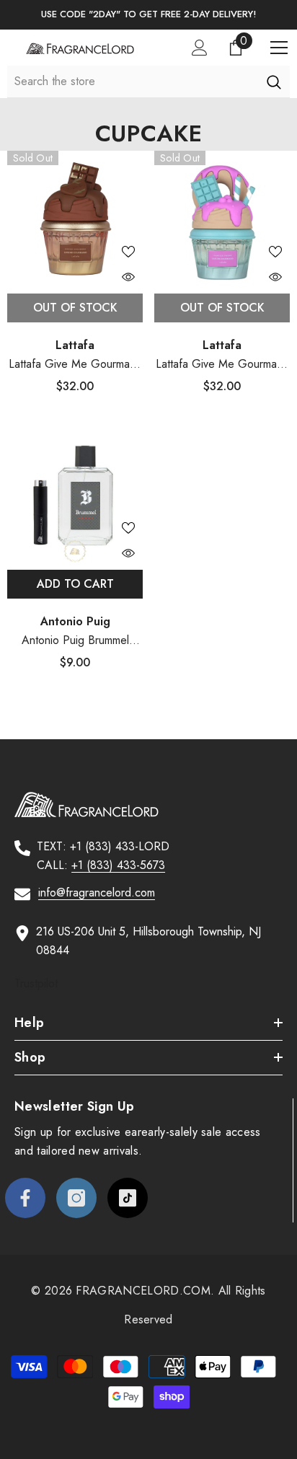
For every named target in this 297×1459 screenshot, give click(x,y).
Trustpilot (36, 983)
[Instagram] (76, 1198)
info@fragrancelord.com (96, 892)
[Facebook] (25, 1198)
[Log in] (200, 48)
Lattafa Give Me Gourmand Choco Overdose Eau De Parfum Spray (75, 365)
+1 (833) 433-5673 (118, 865)
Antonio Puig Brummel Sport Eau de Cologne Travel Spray (75, 641)
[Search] (273, 81)
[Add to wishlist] (128, 252)
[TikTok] (127, 1198)
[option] (148, 15)
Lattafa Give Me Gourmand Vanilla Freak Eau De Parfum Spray (222, 365)
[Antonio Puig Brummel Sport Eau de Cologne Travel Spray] (75, 495)
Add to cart (75, 584)
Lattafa (75, 345)
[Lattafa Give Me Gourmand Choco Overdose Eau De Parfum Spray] (75, 218)
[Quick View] (128, 277)
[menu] (279, 47)
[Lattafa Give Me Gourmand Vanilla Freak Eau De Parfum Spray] (222, 218)
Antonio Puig (75, 621)
